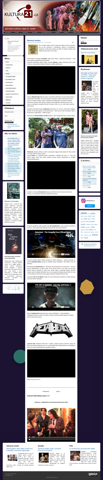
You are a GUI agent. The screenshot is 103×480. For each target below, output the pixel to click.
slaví (89, 213)
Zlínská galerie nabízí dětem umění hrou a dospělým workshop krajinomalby (19, 449)
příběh (84, 213)
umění (89, 218)
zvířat (86, 229)
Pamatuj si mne (8, 120)
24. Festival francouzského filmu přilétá (82, 448)
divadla (92, 221)
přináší (90, 216)
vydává (85, 216)
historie (93, 218)
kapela (86, 237)
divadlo (83, 224)
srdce (82, 218)
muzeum (88, 224)
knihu (93, 216)
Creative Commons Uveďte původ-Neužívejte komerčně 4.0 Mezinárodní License (78, 477)
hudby (90, 229)
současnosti (87, 232)
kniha (93, 227)
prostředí (83, 221)
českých (87, 221)
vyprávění (87, 227)
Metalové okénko (34, 40)
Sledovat (89, 206)
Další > (58, 391)
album (95, 224)
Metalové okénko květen (89, 175)
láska (85, 219)
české (83, 227)
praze (92, 224)
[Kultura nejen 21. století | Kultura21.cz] (51, 16)
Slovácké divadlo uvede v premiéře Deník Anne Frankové (49, 449)
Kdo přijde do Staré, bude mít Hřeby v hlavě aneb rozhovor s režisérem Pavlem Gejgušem (89, 75)
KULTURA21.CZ (20, 473)
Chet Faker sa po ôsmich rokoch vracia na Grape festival (14, 175)
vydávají (83, 229)
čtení (82, 237)
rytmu (90, 235)
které (82, 216)
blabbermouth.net (35, 379)
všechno (86, 235)
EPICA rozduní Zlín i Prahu (89, 171)
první (82, 235)
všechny (92, 232)
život (82, 232)
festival (95, 235)
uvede (94, 229)
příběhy (93, 213)
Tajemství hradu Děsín (88, 52)
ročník (96, 232)
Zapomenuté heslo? (12, 124)
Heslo (6, 115)
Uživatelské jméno (9, 112)
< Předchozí (45, 391)
